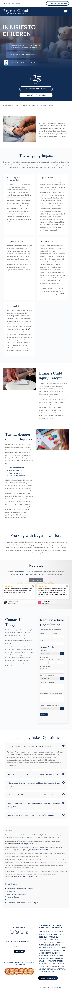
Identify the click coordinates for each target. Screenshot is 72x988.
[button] (65, 11)
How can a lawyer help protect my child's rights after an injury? (31, 815)
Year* (42, 659)
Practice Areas (11, 105)
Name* (42, 633)
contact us (49, 553)
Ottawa (21, 574)
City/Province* (44, 669)
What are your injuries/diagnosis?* (51, 693)
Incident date (44, 657)
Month (50, 659)
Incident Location (45, 666)
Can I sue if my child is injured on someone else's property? (29, 746)
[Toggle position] (62, 933)
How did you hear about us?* (49, 705)
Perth (39, 574)
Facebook (19, 572)
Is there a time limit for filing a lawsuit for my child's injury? (30, 795)
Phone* (55, 633)
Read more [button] (7, 597)
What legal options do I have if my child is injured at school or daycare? (34, 774)
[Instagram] (26, 932)
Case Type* (43, 650)
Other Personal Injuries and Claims (28, 105)
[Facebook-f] (12, 932)
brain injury (25, 329)
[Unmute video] (41, 933)
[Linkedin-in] (21, 932)
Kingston (15, 574)
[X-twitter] (17, 932)
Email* (42, 640)
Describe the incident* (47, 682)
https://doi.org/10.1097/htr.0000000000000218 (23, 876)
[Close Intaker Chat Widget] (66, 933)
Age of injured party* (47, 675)
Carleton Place (30, 574)
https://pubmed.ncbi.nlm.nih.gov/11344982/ (22, 844)
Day (58, 659)
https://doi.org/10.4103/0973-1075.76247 (33, 850)
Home (3, 105)
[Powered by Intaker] (56, 985)
